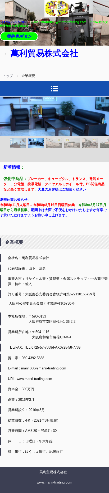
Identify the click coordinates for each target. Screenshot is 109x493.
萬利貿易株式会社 (53, 472)
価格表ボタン (19, 36)
